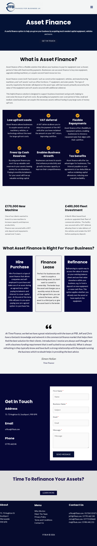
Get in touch (48, 41)
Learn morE (48, 493)
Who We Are (39, 511)
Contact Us (39, 523)
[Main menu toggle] (91, 7)
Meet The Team (40, 514)
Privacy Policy (40, 517)
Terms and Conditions (43, 520)
